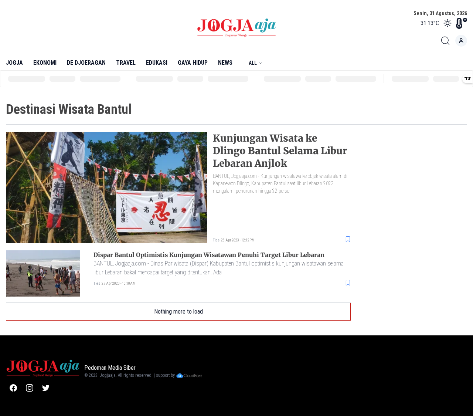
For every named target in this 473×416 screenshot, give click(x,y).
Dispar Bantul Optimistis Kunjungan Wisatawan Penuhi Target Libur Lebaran (208, 254)
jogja (14, 62)
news (225, 62)
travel (126, 62)
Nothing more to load (178, 311)
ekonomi (45, 62)
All (253, 63)
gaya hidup (193, 62)
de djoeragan (86, 62)
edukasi (156, 62)
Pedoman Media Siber (110, 367)
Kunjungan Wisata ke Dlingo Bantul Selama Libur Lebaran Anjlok (280, 150)
